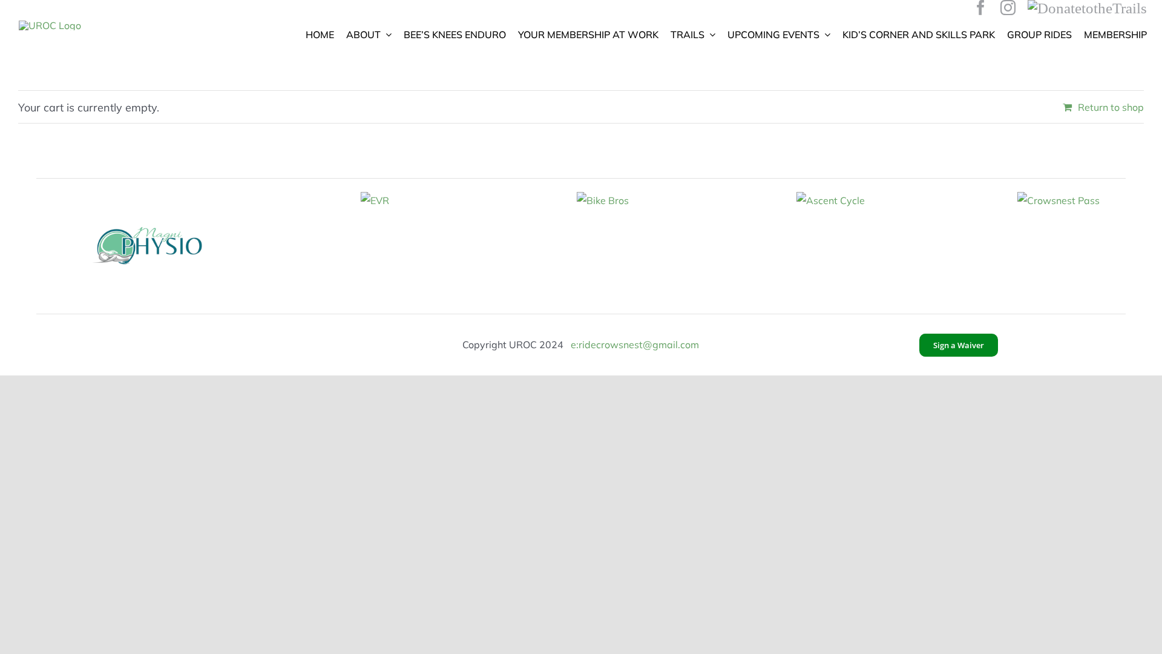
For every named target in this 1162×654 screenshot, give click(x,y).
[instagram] (1008, 7)
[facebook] (980, 7)
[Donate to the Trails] (1087, 7)
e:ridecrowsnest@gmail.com (635, 345)
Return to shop (1111, 107)
